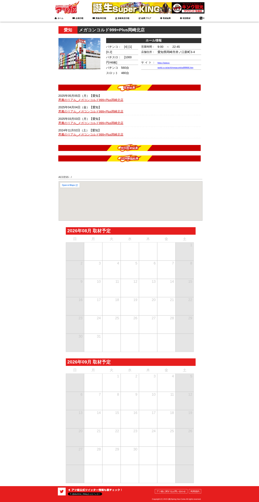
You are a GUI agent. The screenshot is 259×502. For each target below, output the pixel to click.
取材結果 (167, 18)
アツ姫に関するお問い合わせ (171, 491)
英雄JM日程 (101, 18)
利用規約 (195, 491)
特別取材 (187, 18)
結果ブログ (146, 18)
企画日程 (79, 18)
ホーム (60, 18)
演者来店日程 (123, 18)
